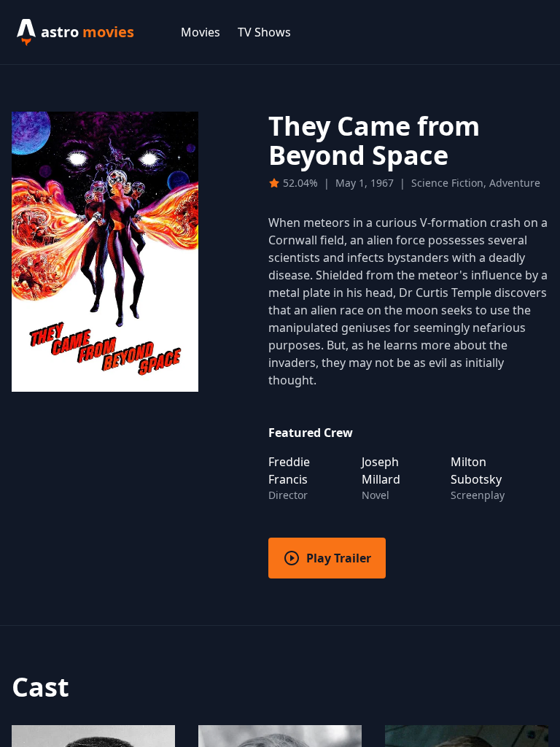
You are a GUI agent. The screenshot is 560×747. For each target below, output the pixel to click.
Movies (200, 32)
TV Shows (264, 32)
